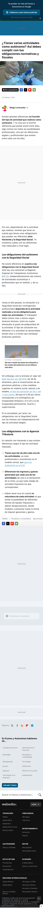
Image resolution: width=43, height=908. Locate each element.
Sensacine (26, 832)
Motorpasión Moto (29, 851)
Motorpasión (27, 847)
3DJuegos (26, 817)
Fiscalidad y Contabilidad (21, 519)
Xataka (5, 817)
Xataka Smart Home (10, 827)
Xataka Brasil (7, 885)
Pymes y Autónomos (30, 866)
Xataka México (8, 882)
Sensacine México (29, 885)
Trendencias (7, 863)
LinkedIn (32, 725)
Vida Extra (26, 820)
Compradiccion (8, 869)
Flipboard (30, 90)
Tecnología (26, 762)
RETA (5, 276)
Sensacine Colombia (29, 888)
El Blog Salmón (27, 863)
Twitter (25, 90)
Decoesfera (7, 866)
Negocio (6, 771)
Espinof (25, 835)
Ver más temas (10, 785)
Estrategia (7, 755)
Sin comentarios (11, 90)
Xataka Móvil (7, 820)
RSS (22, 725)
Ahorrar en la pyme (29, 771)
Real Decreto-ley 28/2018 (14, 379)
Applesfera (7, 824)
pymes (5, 766)
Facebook (21, 90)
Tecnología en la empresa (9, 776)
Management (8, 762)
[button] (19, 107)
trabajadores (27, 775)
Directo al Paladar (9, 847)
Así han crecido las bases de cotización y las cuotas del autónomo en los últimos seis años (21, 364)
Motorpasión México (30, 892)
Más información (8, 906)
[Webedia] (9, 806)
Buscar (40, 795)
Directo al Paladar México (9, 892)
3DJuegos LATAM (28, 882)
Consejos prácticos (10, 748)
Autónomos (26, 766)
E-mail (34, 90)
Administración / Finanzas (28, 749)
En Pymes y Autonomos (13, 360)
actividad (38, 519)
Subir (34, 804)
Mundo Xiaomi (8, 830)
